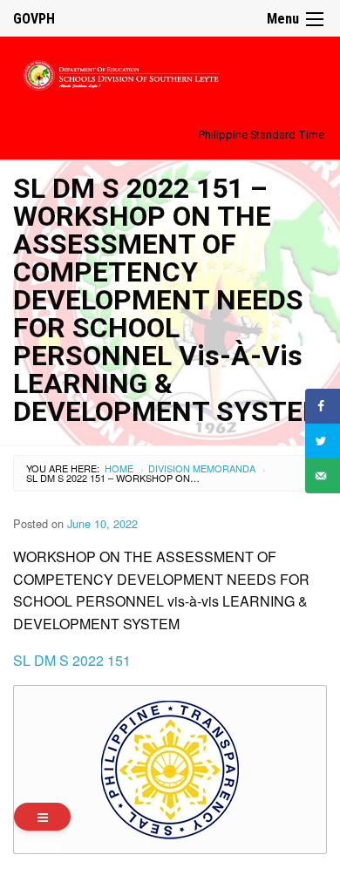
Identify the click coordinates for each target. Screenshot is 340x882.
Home (119, 468)
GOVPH (34, 18)
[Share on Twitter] (322, 441)
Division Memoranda (201, 468)
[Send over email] (322, 475)
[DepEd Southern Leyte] (170, 73)
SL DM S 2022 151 (72, 660)
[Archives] (42, 817)
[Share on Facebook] (322, 406)
